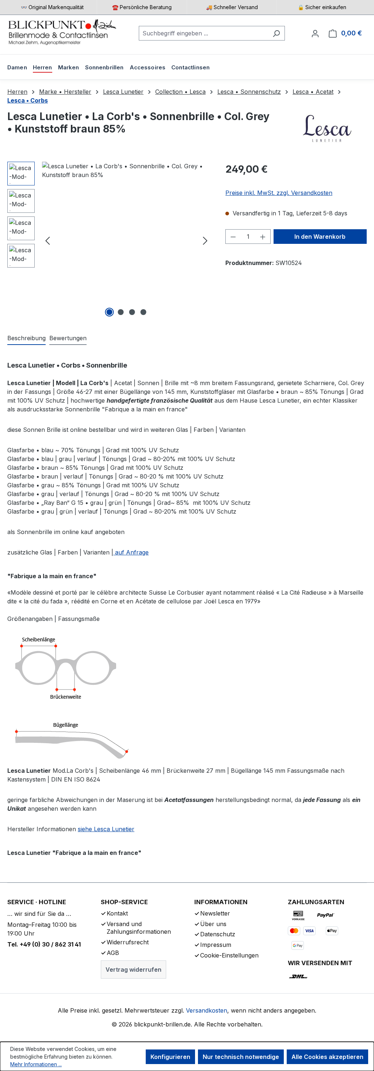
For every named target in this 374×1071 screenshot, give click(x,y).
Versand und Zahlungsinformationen (139, 928)
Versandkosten (206, 1010)
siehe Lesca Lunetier (106, 829)
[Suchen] (276, 33)
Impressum (215, 944)
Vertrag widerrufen (133, 969)
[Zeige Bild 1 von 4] (109, 312)
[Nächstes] (205, 240)
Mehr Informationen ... (36, 1064)
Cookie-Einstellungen (229, 955)
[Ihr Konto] (315, 33)
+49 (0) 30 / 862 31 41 (50, 944)
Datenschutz (217, 934)
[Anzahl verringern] (233, 236)
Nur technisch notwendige (241, 1056)
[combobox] (203, 33)
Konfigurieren (170, 1056)
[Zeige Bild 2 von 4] (120, 312)
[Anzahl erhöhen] (263, 236)
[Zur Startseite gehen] (62, 32)
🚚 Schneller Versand (232, 7)
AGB (113, 952)
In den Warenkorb (320, 236)
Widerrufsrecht (128, 942)
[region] (109, 240)
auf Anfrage (131, 552)
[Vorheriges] (47, 240)
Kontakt (117, 913)
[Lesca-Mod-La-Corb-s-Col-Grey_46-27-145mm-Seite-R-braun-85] (126, 240)
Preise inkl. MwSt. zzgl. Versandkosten (278, 192)
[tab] (26, 338)
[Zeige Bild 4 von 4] (143, 312)
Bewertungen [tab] (68, 338)
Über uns (213, 924)
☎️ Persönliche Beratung (142, 7)
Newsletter (215, 913)
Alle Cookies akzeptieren (327, 1056)
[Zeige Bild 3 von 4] (132, 312)
